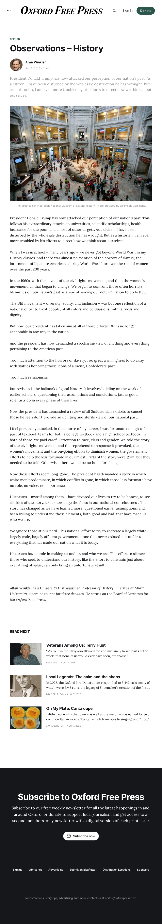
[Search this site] (114, 11)
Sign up (18, 869)
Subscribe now (84, 836)
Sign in (127, 10)
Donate (145, 11)
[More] (9, 11)
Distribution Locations (117, 869)
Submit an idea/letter (83, 869)
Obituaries (35, 869)
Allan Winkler (35, 62)
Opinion (15, 39)
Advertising (55, 869)
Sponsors (143, 869)
